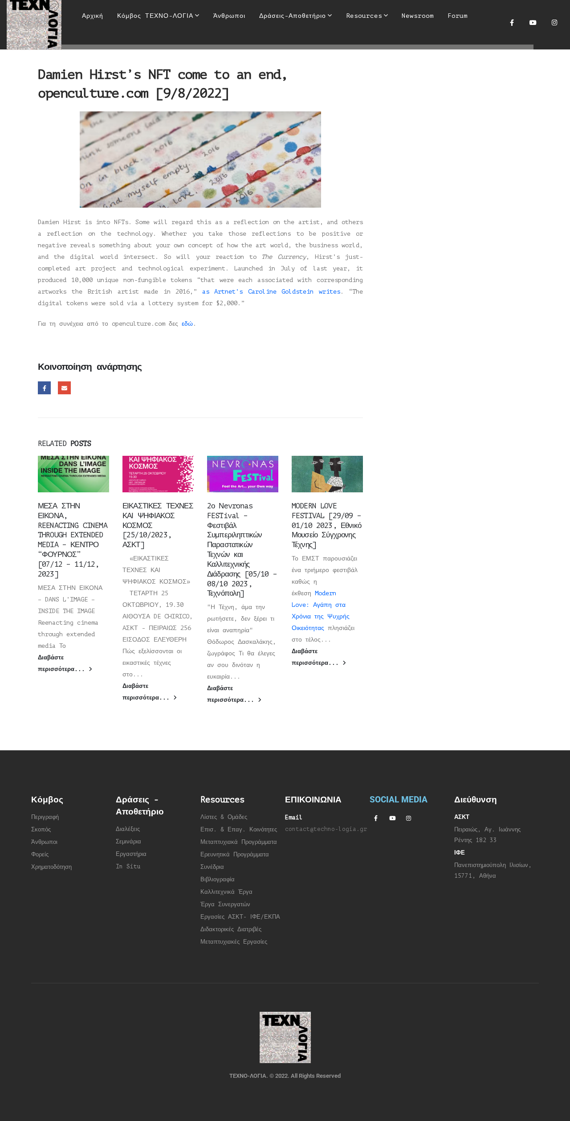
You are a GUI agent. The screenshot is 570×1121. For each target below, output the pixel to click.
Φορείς (40, 854)
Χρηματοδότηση (51, 867)
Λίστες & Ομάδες (223, 817)
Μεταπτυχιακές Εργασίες (233, 942)
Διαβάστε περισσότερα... (63, 663)
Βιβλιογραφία (217, 879)
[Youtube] (533, 22)
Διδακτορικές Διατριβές (230, 929)
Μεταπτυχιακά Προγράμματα (238, 842)
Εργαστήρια (131, 854)
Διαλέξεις (128, 829)
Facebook (44, 387)
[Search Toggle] (279, 44)
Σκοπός (41, 829)
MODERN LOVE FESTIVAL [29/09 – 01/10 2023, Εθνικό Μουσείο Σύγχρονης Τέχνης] (326, 525)
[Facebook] (511, 22)
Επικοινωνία (101, 60)
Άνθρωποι (44, 842)
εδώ (187, 323)
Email (64, 387)
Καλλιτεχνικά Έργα (226, 892)
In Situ (128, 866)
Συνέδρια (212, 867)
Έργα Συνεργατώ (223, 904)
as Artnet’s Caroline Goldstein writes (271, 291)
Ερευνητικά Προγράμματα (234, 854)
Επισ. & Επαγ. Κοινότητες (238, 829)
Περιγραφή (45, 817)
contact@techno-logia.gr (326, 829)
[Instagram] (554, 22)
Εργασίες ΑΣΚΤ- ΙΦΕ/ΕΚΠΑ (240, 917)
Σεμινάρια (128, 842)
